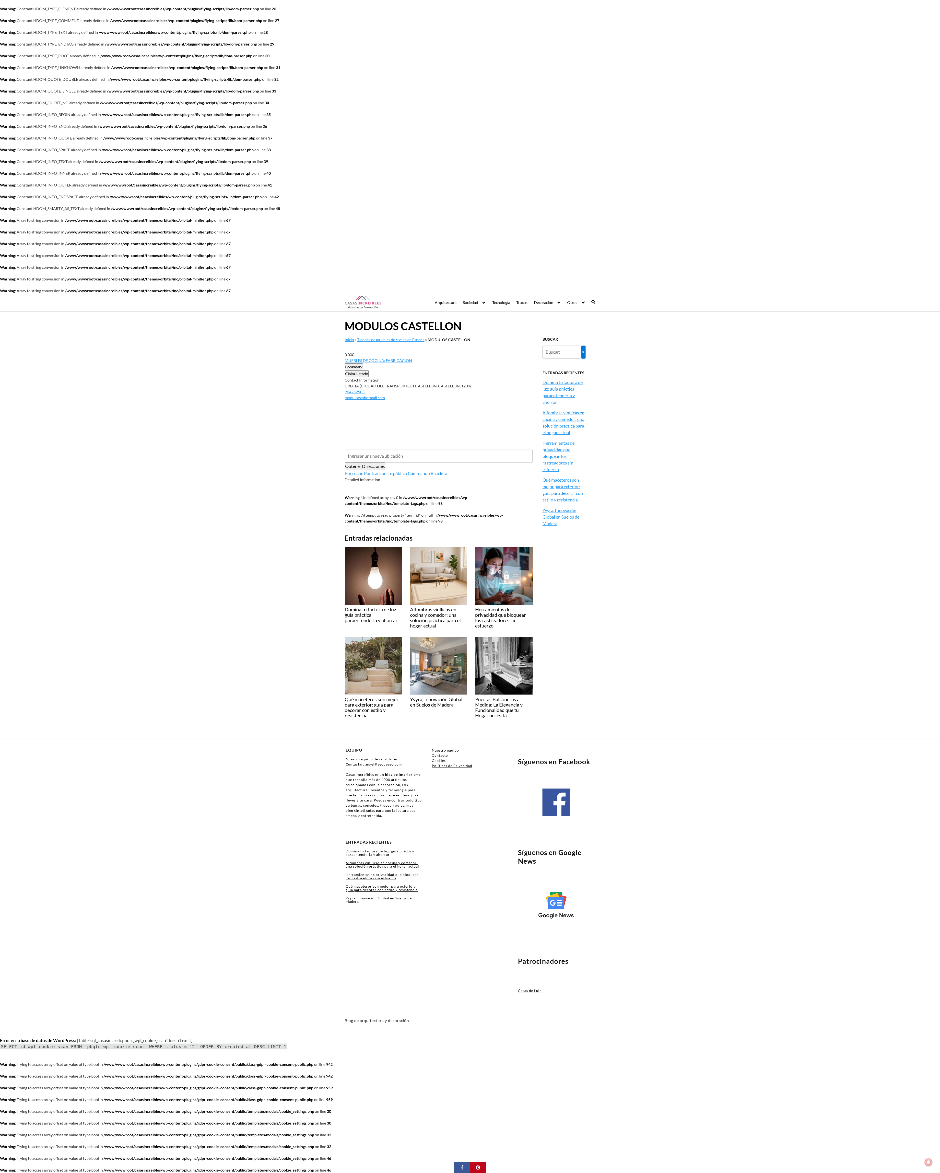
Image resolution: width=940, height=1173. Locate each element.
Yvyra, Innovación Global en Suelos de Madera (560, 517)
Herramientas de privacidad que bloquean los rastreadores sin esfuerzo (558, 456)
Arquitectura (446, 302)
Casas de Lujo (530, 990)
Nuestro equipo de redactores (372, 759)
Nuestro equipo (445, 750)
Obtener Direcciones (365, 466)
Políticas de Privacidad (452, 766)
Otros (572, 302)
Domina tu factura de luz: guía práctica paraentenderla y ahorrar (380, 853)
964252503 (354, 391)
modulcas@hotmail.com (365, 397)
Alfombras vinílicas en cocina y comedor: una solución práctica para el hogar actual (382, 864)
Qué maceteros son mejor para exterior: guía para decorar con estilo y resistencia (382, 888)
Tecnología (501, 302)
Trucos (522, 302)
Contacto (440, 755)
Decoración (543, 302)
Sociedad (470, 302)
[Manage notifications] (928, 1162)
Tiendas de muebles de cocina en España (390, 339)
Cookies (439, 760)
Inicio (349, 339)
